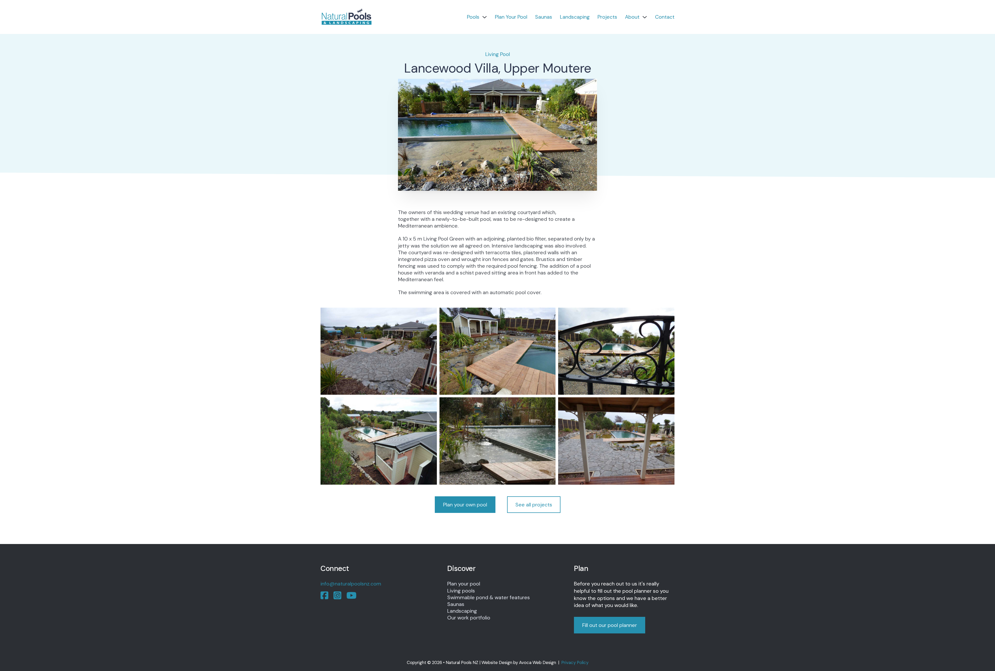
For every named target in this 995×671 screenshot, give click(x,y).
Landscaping (575, 16)
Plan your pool (463, 583)
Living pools (461, 590)
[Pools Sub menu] (484, 17)
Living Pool (497, 54)
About (632, 16)
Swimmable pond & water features (488, 597)
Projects (607, 16)
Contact (664, 16)
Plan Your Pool (511, 16)
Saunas (543, 16)
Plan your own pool (465, 504)
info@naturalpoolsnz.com (351, 583)
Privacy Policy (574, 662)
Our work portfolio (468, 617)
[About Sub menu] (644, 17)
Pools (473, 16)
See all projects (533, 504)
